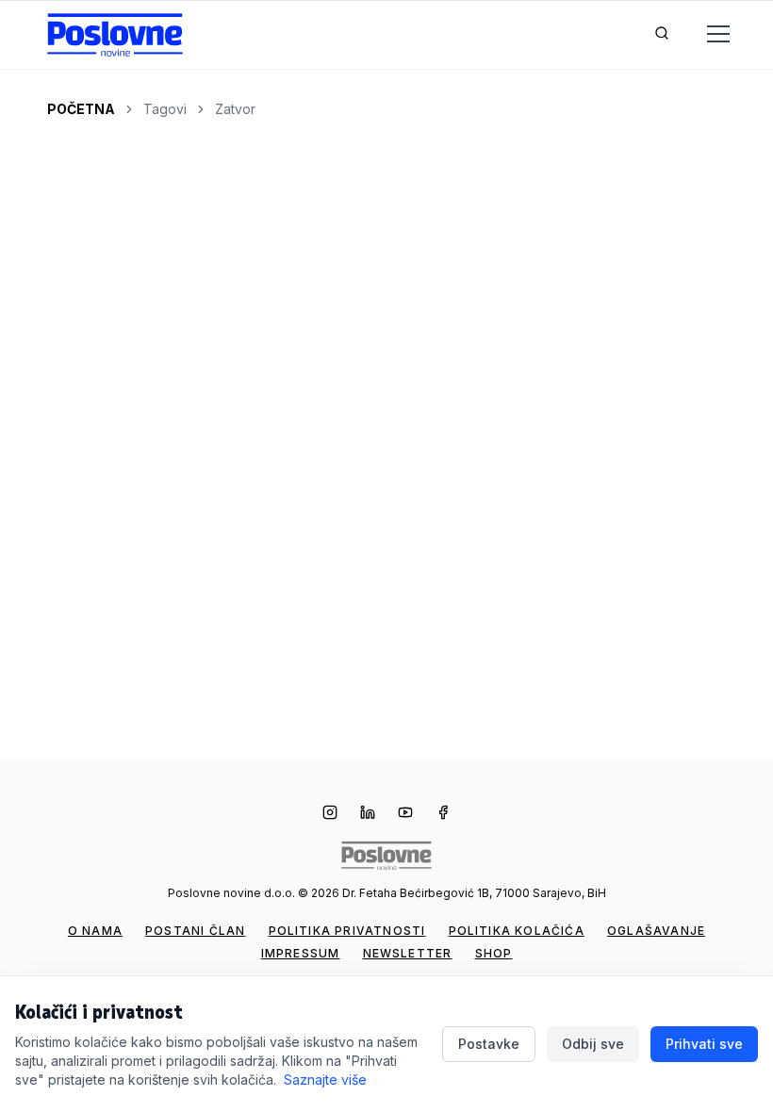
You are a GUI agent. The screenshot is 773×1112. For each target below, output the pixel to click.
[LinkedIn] (367, 814)
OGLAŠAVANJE (656, 931)
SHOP (494, 953)
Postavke (488, 1044)
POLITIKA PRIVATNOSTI (347, 931)
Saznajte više (325, 1079)
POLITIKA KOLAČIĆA (516, 931)
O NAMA (95, 931)
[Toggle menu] (707, 35)
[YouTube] (405, 814)
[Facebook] (443, 814)
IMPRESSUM (300, 953)
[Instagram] (329, 814)
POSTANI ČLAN (195, 931)
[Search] (662, 35)
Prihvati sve (704, 1044)
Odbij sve (593, 1044)
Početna (81, 109)
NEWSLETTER (407, 953)
